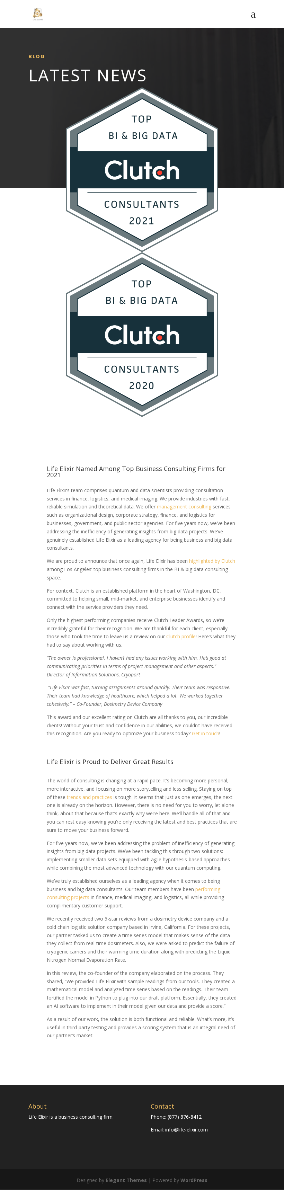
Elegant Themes (126, 1180)
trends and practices (89, 797)
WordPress (193, 1180)
